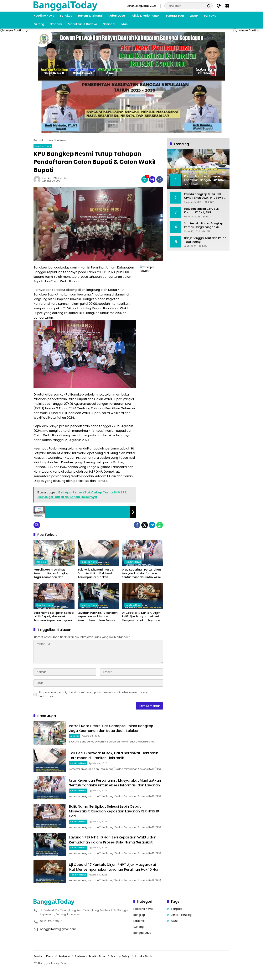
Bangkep (41, 561)
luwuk (174, 921)
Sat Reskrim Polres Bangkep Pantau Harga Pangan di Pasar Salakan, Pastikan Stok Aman (204, 225)
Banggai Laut (142, 933)
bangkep (177, 909)
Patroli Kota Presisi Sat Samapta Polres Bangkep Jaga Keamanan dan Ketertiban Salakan (51, 573)
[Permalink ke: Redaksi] (38, 179)
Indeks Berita (144, 956)
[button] (209, 6)
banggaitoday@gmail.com (58, 929)
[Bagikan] (159, 179)
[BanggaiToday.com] (65, 6)
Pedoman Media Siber (90, 956)
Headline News (42, 146)
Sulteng (138, 927)
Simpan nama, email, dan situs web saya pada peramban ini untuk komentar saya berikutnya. (94, 694)
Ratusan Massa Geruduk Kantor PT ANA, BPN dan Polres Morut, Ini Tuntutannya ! (204, 210)
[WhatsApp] (159, 525)
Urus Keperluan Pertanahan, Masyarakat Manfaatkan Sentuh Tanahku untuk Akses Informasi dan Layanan (142, 573)
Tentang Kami (43, 956)
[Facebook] (137, 525)
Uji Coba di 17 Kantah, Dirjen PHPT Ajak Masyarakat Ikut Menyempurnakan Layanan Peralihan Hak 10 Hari (141, 616)
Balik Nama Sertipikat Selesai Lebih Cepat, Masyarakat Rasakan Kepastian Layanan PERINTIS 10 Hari (54, 616)
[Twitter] (144, 525)
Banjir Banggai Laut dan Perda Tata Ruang (205, 240)
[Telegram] (152, 525)
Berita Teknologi (181, 915)
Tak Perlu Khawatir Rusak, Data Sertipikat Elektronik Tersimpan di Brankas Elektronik (96, 573)
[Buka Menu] (227, 5)
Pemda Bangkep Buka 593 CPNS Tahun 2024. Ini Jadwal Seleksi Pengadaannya (204, 196)
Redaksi (46, 178)
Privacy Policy (120, 956)
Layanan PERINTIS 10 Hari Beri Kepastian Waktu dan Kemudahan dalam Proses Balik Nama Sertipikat (97, 616)
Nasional (139, 921)
